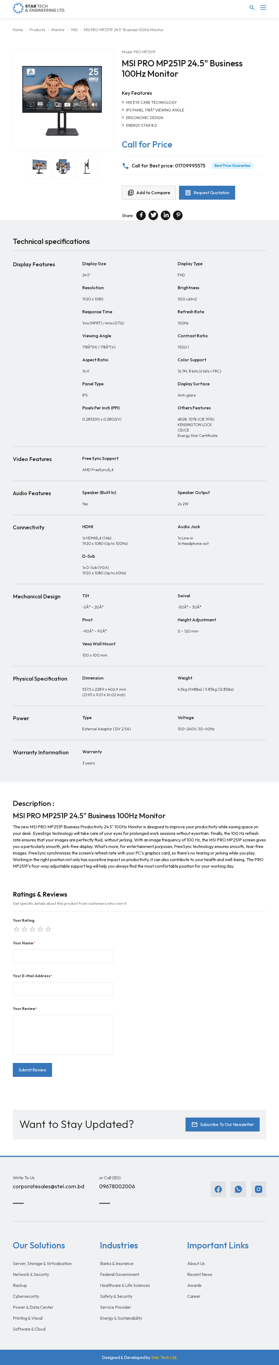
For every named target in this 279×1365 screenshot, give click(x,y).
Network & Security (31, 1274)
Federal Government (119, 1274)
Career (194, 1296)
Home (18, 29)
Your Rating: (24, 920)
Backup (20, 1285)
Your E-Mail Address (32, 975)
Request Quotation (207, 193)
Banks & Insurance (117, 1263)
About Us (196, 1263)
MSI (74, 29)
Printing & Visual (28, 1318)
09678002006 (117, 1186)
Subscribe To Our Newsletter (222, 1124)
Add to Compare (149, 193)
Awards (194, 1285)
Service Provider (115, 1307)
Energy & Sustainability (121, 1318)
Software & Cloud (29, 1329)
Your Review (25, 1008)
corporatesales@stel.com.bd (48, 1186)
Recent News (199, 1274)
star (47, 928)
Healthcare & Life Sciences (125, 1285)
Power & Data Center (33, 1307)
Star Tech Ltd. (164, 1357)
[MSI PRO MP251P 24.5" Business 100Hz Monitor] (63, 99)
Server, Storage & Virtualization (42, 1263)
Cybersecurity (26, 1296)
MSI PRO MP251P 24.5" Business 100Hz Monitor (123, 29)
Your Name (24, 943)
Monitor (58, 29)
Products (37, 29)
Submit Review (32, 1069)
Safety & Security (116, 1296)
